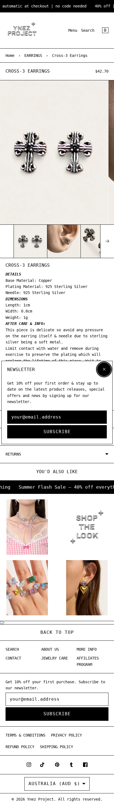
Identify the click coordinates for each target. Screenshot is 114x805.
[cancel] (104, 369)
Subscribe (57, 431)
